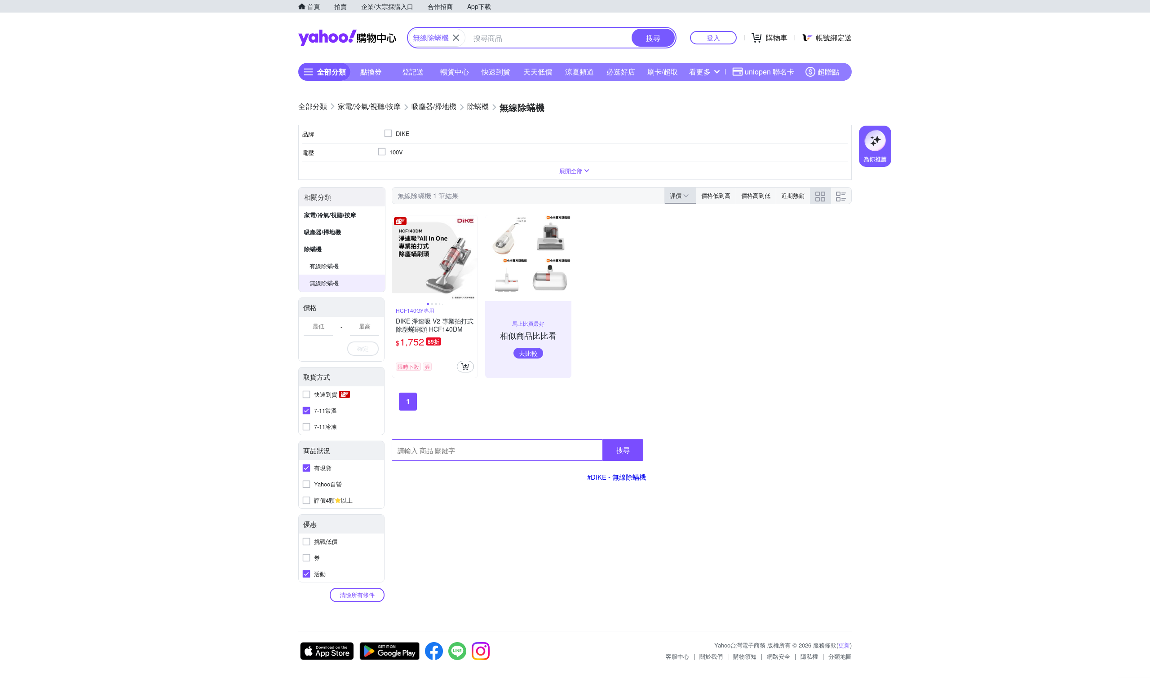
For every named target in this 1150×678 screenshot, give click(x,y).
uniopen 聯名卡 (769, 71)
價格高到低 (755, 195)
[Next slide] (472, 258)
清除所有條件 (357, 595)
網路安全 (778, 656)
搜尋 (623, 450)
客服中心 (677, 656)
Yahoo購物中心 (347, 37)
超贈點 (828, 71)
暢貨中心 (454, 71)
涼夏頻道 (579, 71)
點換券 (371, 71)
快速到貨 (496, 71)
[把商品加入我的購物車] (465, 366)
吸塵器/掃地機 (322, 231)
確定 (363, 348)
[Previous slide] (398, 258)
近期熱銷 (793, 195)
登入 (713, 37)
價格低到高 (715, 195)
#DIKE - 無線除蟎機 (616, 476)
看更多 (700, 71)
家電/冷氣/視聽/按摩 (330, 214)
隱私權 (809, 656)
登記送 (413, 71)
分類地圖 (840, 656)
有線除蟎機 (324, 266)
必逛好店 (620, 71)
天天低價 (537, 71)
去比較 (528, 353)
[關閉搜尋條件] (456, 37)
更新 (844, 645)
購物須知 (744, 656)
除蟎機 (313, 249)
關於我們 (711, 656)
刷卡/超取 (662, 71)
